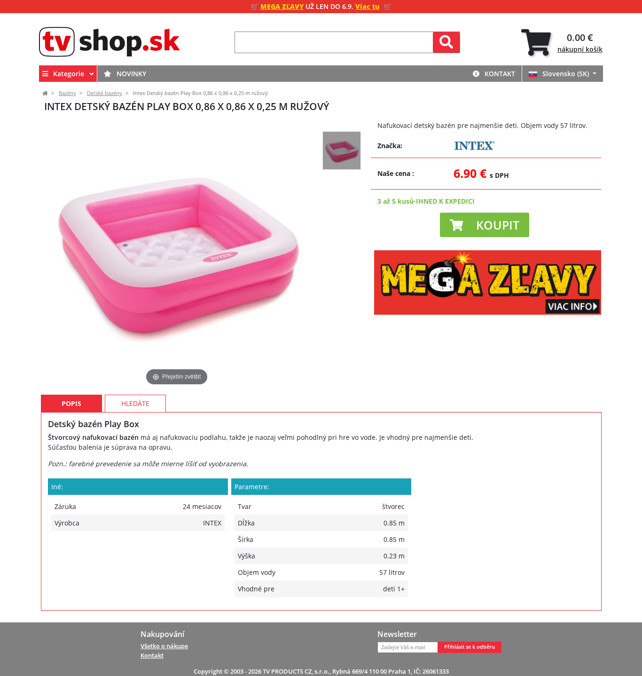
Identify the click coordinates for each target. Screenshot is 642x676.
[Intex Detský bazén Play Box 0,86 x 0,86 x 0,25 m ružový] (341, 150)
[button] (484, 225)
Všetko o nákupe (164, 646)
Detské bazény (104, 93)
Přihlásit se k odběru (469, 647)
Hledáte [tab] (135, 403)
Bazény (67, 93)
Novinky (130, 73)
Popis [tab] (71, 403)
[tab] (562, 42)
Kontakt (499, 73)
